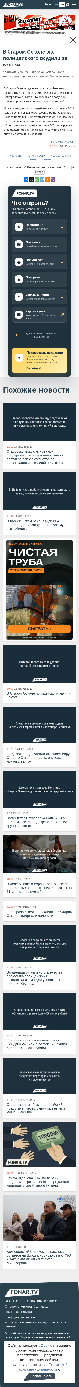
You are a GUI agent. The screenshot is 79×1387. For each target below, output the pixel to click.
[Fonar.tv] (13, 5)
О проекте (12, 1306)
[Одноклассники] (47, 179)
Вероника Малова (63, 141)
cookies (39, 1333)
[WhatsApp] (37, 179)
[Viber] (53, 179)
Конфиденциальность (20, 1317)
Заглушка (41, 1306)
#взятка (47, 159)
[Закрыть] (73, 40)
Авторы (26, 1306)
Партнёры (12, 1312)
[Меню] (74, 4)
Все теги (19, 1301)
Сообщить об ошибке (42, 1301)
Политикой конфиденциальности (43, 1367)
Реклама (27, 1312)
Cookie (46, 1345)
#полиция (16, 155)
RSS (8, 1301)
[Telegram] (42, 179)
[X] (31, 179)
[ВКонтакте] (26, 179)
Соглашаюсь (41, 1375)
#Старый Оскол (36, 155)
